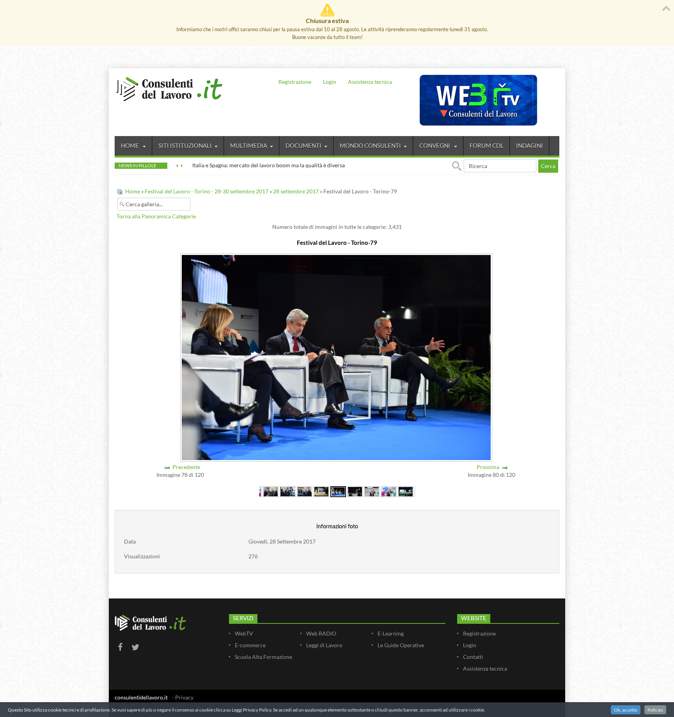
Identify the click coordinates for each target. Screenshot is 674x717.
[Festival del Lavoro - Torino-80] (355, 491)
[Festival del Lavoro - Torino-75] (270, 491)
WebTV (244, 633)
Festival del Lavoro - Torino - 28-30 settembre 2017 (206, 191)
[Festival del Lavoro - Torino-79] (338, 491)
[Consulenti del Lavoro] (169, 88)
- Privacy (182, 697)
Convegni (435, 145)
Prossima (488, 467)
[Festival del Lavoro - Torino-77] (304, 491)
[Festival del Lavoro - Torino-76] (287, 491)
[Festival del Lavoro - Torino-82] (388, 491)
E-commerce (250, 645)
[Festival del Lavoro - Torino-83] (405, 491)
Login (329, 81)
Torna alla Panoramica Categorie (156, 216)
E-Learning (391, 633)
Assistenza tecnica (370, 81)
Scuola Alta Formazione (263, 656)
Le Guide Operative (401, 645)
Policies (655, 710)
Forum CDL (487, 145)
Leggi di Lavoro (324, 645)
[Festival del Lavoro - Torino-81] (372, 491)
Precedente (186, 467)
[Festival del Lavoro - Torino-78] (321, 491)
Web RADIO (321, 633)
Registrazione (294, 81)
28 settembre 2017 (296, 191)
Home (130, 145)
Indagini (529, 145)
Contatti (473, 656)
